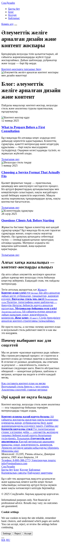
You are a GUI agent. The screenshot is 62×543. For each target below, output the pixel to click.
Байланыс (14, 18)
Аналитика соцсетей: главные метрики (24, 389)
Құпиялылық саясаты (14, 472)
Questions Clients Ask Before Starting (27, 220)
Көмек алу (7, 24)
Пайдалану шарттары (40, 472)
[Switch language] (2, 537)
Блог (11, 11)
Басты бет (14, 8)
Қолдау (12, 15)
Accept (27, 533)
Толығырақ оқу (10, 159)
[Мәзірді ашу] (15, 25)
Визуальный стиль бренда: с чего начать (25, 386)
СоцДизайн (8, 2)
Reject (17, 533)
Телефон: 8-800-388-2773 (15, 460)
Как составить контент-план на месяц (23, 383)
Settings (7, 533)
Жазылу (42, 289)
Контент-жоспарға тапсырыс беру (21, 69)
